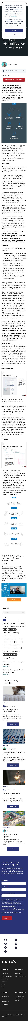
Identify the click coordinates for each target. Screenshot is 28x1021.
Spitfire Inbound (10, 706)
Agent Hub (6, 651)
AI (15, 638)
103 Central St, (5, 996)
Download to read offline (14, 80)
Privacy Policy (14, 16)
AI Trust (3, 984)
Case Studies (7, 632)
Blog (2, 987)
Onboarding (4, 979)
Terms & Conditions (20, 976)
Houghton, (4, 999)
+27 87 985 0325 (19, 996)
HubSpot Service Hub (13, 645)
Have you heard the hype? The (11, 794)
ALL (4, 620)
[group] (14, 71)
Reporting (15, 632)
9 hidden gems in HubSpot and (10, 710)
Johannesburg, (5, 1001)
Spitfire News (14, 623)
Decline (14, 34)
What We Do (4, 973)
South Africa (4, 1004)
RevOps (20, 638)
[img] (21, 71)
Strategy (6, 626)
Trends (22, 623)
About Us (3, 981)
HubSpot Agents (15, 651)
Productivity (12, 629)
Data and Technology (9, 635)
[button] (3, 71)
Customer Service (8, 638)
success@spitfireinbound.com (20, 999)
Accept (14, 30)
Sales (5, 629)
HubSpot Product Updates (17, 626)
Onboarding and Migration (10, 654)
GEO (4, 645)
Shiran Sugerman (10, 749)
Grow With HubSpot (6, 976)
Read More (6, 666)
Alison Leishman (12, 64)
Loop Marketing (17, 648)
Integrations (7, 648)
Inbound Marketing (12, 620)
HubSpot (6, 623)
